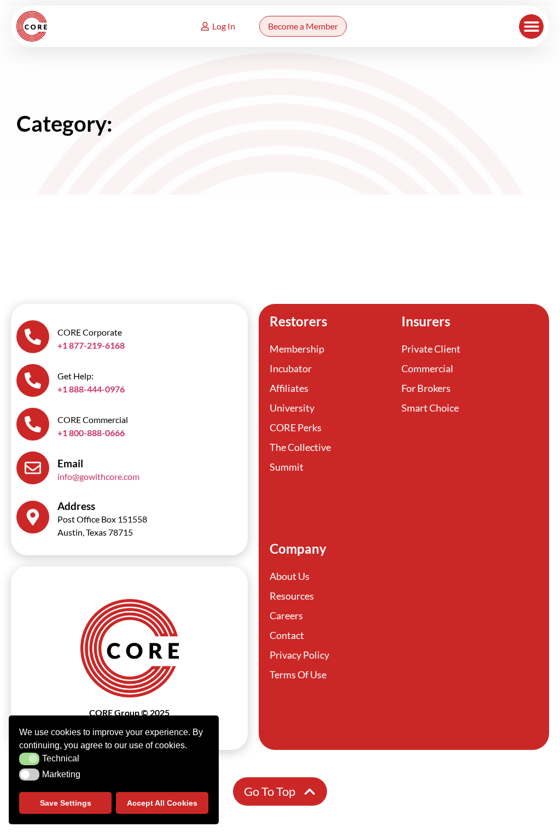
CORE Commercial (92, 419)
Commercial (427, 368)
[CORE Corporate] (32, 336)
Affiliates (289, 388)
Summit (287, 467)
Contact (287, 635)
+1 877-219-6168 (91, 345)
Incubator (291, 368)
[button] (531, 26)
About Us (290, 576)
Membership (297, 349)
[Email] (32, 467)
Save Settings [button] (65, 803)
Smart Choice (430, 408)
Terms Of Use (298, 674)
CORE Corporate (89, 332)
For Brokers (426, 388)
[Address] (32, 517)
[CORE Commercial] (32, 424)
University (292, 408)
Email (70, 463)
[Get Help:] (32, 380)
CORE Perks (296, 427)
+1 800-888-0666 (91, 432)
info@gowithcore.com (98, 476)
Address (76, 506)
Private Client (430, 349)
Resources (292, 596)
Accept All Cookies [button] (162, 803)
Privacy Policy (299, 655)
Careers (286, 615)
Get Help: (75, 376)
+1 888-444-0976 (91, 389)
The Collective (300, 447)
